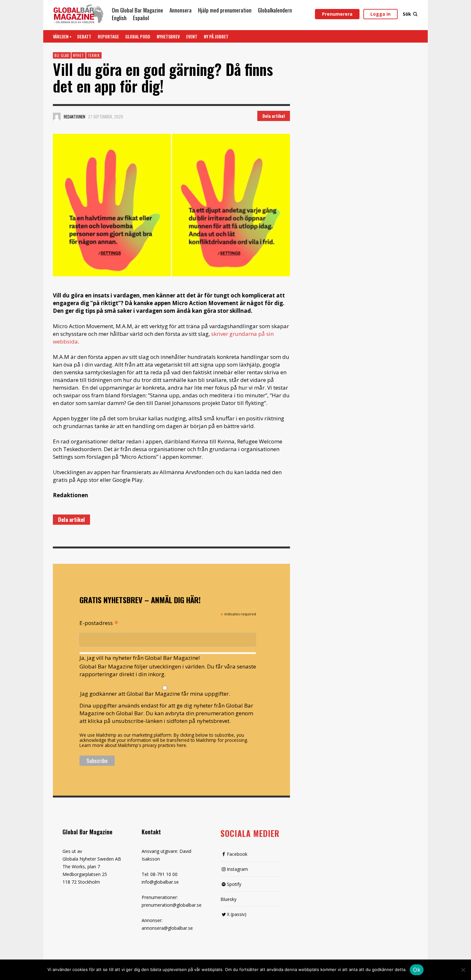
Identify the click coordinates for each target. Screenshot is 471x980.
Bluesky (228, 899)
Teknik (94, 55)
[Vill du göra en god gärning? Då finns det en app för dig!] (171, 205)
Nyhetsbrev (168, 36)
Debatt (84, 36)
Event (191, 36)
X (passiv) (236, 914)
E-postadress (99, 622)
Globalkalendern (275, 10)
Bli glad (61, 55)
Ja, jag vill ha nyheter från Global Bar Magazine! (139, 657)
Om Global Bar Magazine (137, 10)
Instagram (237, 869)
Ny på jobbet (216, 36)
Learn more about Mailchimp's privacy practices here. (133, 745)
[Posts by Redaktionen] (57, 116)
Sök (407, 14)
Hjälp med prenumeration (225, 10)
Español (141, 18)
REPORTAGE (108, 36)
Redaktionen (74, 116)
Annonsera (180, 10)
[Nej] (463, 970)
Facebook (237, 854)
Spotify (234, 884)
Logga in (380, 14)
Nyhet (78, 55)
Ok (416, 970)
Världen (61, 36)
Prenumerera (337, 14)
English (119, 18)
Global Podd (137, 36)
